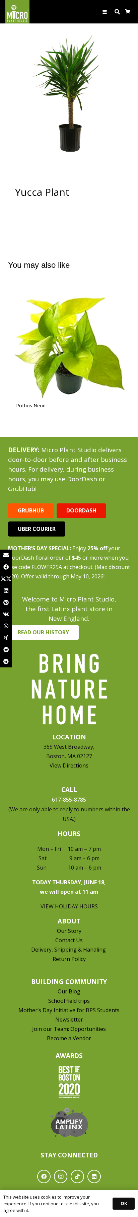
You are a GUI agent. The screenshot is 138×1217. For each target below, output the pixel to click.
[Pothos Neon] (69, 341)
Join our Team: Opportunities (69, 1029)
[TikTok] (77, 1176)
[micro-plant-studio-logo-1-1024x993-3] (17, 11)
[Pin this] (6, 602)
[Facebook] (44, 1176)
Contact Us (69, 940)
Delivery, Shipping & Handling (69, 949)
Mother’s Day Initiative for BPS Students (69, 1010)
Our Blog (69, 991)
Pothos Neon (31, 405)
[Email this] (6, 555)
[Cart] (128, 11)
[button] (105, 12)
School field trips (69, 1000)
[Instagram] (60, 1176)
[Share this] (6, 567)
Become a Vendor (69, 1038)
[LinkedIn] (94, 1176)
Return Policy (69, 959)
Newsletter (69, 1019)
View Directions (69, 765)
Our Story (69, 931)
